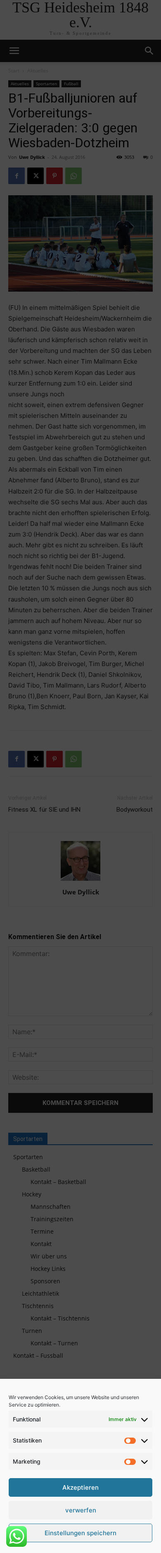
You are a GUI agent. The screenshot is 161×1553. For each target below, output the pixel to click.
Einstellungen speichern (80, 1533)
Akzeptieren (80, 1487)
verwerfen (80, 1510)
